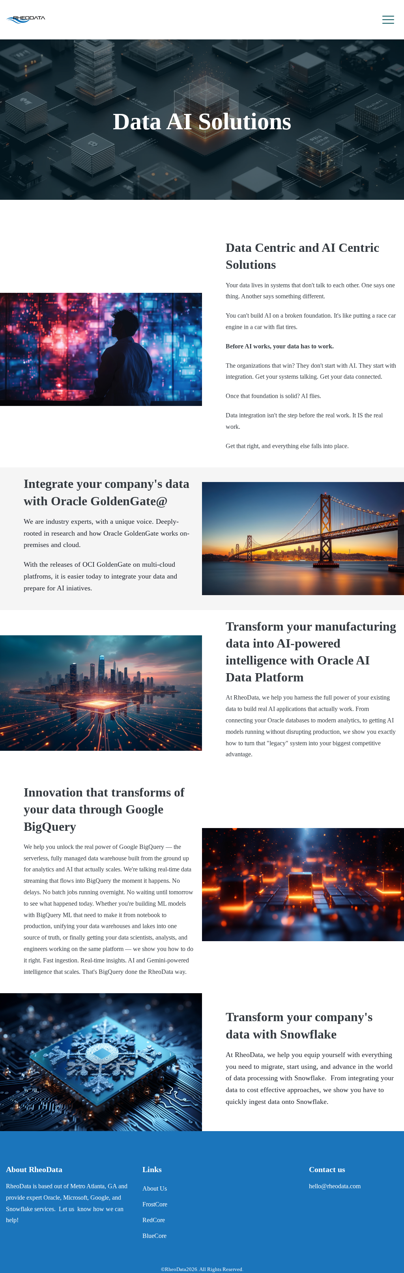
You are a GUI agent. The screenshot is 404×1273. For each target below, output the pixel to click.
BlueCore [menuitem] (154, 1235)
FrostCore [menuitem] (154, 1204)
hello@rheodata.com (335, 1186)
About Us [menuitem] (154, 1188)
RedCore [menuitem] (153, 1220)
